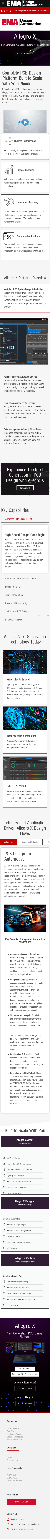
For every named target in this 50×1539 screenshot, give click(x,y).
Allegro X (25, 1325)
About (9, 1454)
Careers (10, 1457)
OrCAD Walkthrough (14, 1481)
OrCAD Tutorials (13, 1428)
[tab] (25, 298)
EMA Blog (10, 1431)
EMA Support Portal (14, 1439)
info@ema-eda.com (24, 1529)
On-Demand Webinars (15, 1434)
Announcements (13, 1460)
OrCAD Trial (11, 1475)
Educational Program (15, 1437)
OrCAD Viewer (12, 1478)
